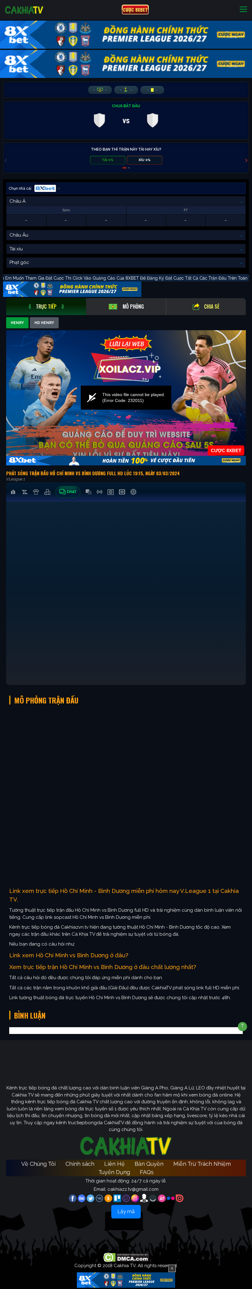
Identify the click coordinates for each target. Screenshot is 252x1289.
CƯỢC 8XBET (135, 9)
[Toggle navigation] (243, 9)
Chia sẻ (211, 306)
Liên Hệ (114, 1164)
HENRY (17, 323)
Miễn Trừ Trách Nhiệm (202, 1164)
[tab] (46, 306)
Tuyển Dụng (114, 1172)
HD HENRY (44, 323)
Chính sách (79, 1164)
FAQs (147, 1172)
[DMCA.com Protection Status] (126, 1257)
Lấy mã (126, 1211)
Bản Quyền (149, 1164)
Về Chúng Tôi (38, 1164)
